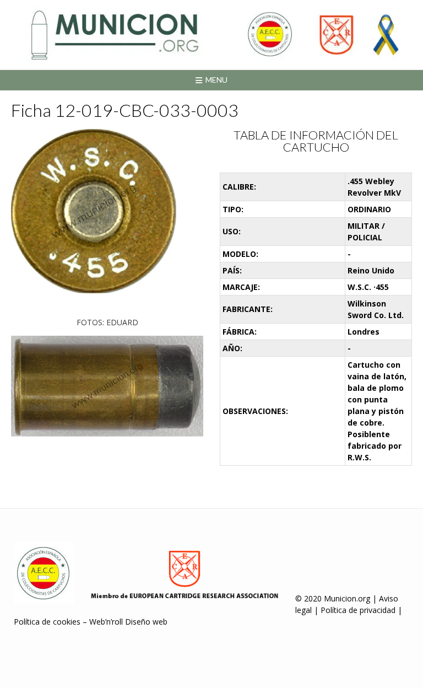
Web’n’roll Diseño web (128, 621)
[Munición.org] (211, 35)
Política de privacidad (358, 610)
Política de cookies (47, 621)
